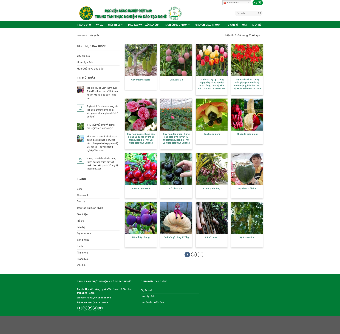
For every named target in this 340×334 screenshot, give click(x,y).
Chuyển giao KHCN (207, 25)
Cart (79, 188)
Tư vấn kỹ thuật (236, 25)
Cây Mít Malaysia (140, 79)
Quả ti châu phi (211, 134)
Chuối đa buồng (211, 188)
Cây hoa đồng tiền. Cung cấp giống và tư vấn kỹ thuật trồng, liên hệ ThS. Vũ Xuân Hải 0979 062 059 (176, 138)
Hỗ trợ (80, 220)
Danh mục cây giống (92, 46)
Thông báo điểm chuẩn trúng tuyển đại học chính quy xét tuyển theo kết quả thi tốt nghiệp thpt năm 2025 (103, 163)
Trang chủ (84, 25)
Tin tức (81, 246)
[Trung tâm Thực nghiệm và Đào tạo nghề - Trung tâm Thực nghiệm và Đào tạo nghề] (139, 13)
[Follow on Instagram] (85, 308)
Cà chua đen (176, 188)
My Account (84, 233)
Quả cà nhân (247, 237)
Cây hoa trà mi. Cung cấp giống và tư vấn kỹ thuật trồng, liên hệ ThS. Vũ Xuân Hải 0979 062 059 (141, 138)
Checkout (82, 195)
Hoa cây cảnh (85, 62)
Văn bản (81, 265)
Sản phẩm (83, 239)
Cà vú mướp (211, 237)
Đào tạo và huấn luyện (143, 25)
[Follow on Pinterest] (100, 308)
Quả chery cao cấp (141, 188)
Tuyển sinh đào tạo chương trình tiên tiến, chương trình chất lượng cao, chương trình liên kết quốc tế (103, 111)
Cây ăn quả (83, 55)
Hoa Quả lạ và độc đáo (90, 68)
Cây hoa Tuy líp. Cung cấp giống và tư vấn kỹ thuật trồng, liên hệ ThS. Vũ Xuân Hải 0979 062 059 (211, 84)
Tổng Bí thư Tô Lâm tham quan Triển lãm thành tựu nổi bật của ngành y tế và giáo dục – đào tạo (102, 93)
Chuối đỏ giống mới (247, 134)
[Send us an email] (95, 308)
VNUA (99, 25)
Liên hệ (256, 25)
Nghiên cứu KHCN (176, 25)
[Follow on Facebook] (79, 308)
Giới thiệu (114, 25)
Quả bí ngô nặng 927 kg (176, 237)
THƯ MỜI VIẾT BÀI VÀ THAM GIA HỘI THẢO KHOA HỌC (101, 126)
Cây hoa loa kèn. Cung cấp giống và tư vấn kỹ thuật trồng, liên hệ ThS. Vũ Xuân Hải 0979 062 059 (247, 84)
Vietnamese (232, 2)
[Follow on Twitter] (90, 308)
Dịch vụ (81, 201)
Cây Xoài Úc (176, 79)
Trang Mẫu (83, 259)
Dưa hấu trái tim (247, 188)
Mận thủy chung (141, 237)
